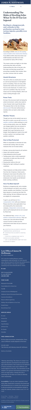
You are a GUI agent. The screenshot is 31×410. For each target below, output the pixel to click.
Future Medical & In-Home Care (8, 286)
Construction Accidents (12, 229)
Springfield (4, 321)
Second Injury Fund (5, 307)
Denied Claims (4, 305)
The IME (3, 288)
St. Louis (3, 315)
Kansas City (4, 318)
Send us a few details (6, 351)
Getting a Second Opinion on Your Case (10, 302)
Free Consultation (24, 407)
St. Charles (3, 329)
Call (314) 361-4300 (8, 407)
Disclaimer (11, 396)
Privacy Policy (4, 396)
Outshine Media (10, 402)
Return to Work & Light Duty (8, 299)
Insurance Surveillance (6, 297)
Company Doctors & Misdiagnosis (9, 291)
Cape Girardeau (5, 324)
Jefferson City (4, 326)
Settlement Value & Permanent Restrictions (11, 294)
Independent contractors (16, 208)
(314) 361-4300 (5, 276)
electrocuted (7, 108)
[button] (21, 6)
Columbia (3, 332)
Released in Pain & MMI (6, 283)
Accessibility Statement (12, 397)
